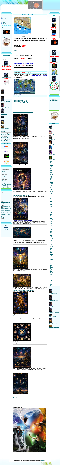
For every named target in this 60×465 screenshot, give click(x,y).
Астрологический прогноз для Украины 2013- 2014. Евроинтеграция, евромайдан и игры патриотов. (6, 200)
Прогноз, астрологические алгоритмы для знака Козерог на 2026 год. (54, 139)
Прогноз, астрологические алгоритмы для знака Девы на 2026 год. (54, 159)
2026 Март (51, 283)
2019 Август (51, 234)
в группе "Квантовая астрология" (40, 322)
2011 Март (51, 168)
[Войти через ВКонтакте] (4, 146)
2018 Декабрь (51, 229)
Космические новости (4, 185)
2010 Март (51, 160)
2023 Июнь (51, 264)
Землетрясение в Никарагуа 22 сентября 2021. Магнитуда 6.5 (21, 101)
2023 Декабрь (51, 268)
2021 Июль (51, 249)
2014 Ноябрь (51, 197)
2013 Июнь (51, 186)
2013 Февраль (51, 183)
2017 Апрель (51, 216)
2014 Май (51, 193)
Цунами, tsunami (3, 176)
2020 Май (51, 240)
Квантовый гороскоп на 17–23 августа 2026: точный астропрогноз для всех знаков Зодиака (6, 101)
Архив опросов (5, 195)
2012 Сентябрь (51, 180)
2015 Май (51, 201)
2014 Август (51, 195)
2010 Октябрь (51, 165)
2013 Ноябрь (51, 189)
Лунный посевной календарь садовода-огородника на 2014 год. (5, 219)
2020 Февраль (51, 238)
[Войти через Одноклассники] (7, 146)
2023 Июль (51, 265)
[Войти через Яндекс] (6, 146)
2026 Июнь (51, 285)
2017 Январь (51, 214)
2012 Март (51, 176)
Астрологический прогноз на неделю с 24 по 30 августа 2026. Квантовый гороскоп (6, 94)
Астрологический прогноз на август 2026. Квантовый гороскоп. (5, 128)
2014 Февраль (51, 191)
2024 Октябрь (51, 273)
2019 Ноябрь (51, 236)
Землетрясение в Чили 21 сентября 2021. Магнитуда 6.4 (20, 100)
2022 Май (51, 256)
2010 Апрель (51, 161)
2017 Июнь (51, 217)
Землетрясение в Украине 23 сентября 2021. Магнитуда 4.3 (21, 102)
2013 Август (51, 187)
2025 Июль (51, 278)
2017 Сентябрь (51, 219)
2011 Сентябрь (51, 172)
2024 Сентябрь (51, 272)
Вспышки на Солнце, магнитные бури (6, 184)
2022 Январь (51, 253)
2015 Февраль (51, 199)
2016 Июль (51, 210)
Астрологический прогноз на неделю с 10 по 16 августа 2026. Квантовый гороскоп (6, 107)
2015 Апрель (51, 200)
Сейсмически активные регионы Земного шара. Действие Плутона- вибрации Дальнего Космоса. (5, 217)
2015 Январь (51, 198)
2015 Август (51, 203)
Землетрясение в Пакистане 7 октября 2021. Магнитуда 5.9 (21, 104)
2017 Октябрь (51, 220)
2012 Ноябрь (51, 181)
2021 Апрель (51, 247)
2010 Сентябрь (51, 164)
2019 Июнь (51, 233)
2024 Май (51, 270)
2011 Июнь (51, 170)
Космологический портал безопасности (14, 11)
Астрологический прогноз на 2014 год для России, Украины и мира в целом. (5, 210)
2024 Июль (51, 271)
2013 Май (51, 185)
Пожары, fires (3, 171)
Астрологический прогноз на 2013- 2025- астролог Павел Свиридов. (5, 206)
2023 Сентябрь (51, 266)
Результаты (2, 195)
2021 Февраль (51, 246)
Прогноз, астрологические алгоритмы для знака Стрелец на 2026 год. (54, 144)
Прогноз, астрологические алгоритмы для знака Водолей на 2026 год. (54, 134)
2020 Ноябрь (51, 244)
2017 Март (51, 215)
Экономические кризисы (4, 175)
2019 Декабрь (51, 237)
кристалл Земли (16, 96)
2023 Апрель (51, 263)
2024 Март (51, 269)
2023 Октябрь (51, 267)
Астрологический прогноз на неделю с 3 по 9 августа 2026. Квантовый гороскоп (6, 124)
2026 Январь (51, 282)
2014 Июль (51, 194)
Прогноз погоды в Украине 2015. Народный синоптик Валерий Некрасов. (6, 204)
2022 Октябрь (51, 259)
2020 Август (51, 242)
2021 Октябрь (51, 251)
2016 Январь (51, 206)
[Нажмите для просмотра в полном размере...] (22, 36)
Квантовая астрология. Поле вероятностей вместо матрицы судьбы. (6, 114)
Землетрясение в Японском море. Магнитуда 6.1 (19, 103)
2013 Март (51, 184)
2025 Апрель (51, 276)
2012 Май (51, 177)
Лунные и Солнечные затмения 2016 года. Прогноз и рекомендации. (6, 212)
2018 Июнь (51, 225)
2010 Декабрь (51, 166)
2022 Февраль (51, 254)
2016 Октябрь (51, 212)
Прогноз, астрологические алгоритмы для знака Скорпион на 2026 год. (54, 149)
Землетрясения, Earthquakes (5, 167)
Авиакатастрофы (4, 180)
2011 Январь (51, 167)
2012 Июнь (51, 178)
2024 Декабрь (51, 274)
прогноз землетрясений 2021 (24, 96)
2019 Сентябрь (51, 235)
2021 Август (51, 250)
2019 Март (51, 231)
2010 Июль (51, 163)
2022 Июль (51, 257)
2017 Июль (51, 218)
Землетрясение (19, 96)
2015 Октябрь (51, 204)
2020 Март (51, 239)
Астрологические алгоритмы (5, 187)
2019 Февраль (51, 230)
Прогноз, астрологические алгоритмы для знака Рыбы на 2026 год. (54, 129)
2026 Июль (51, 286)
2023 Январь (51, 261)
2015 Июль (51, 202)
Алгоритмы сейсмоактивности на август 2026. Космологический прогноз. (5, 118)
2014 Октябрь (51, 196)
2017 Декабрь (51, 221)
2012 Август (51, 179)
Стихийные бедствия (4, 183)
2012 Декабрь (51, 182)
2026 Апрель (51, 284)
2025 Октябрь (51, 280)
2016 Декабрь (51, 213)
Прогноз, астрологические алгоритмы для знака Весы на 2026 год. (54, 154)
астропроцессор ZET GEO (24, 76)
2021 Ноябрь (51, 252)
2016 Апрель (51, 208)
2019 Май (51, 232)
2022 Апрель (51, 255)
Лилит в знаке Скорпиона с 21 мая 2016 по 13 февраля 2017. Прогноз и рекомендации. (6, 214)
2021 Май (51, 248)
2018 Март (51, 223)
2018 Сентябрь (51, 227)
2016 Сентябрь (51, 211)
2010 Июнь (51, 162)
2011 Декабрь (51, 174)
